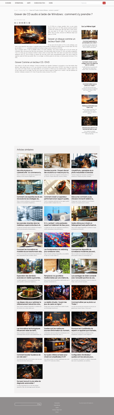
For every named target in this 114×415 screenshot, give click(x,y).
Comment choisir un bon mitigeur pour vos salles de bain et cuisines (90, 63)
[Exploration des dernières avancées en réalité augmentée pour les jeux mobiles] (30, 266)
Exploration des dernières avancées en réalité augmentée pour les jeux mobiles (28, 278)
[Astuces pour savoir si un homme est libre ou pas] (90, 121)
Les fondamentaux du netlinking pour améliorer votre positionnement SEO (56, 251)
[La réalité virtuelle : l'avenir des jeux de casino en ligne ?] (57, 292)
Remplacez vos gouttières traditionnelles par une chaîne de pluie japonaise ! (56, 278)
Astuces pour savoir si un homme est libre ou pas (89, 128)
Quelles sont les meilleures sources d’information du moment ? (56, 330)
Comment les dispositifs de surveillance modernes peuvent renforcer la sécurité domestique (83, 251)
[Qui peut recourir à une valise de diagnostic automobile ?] (30, 371)
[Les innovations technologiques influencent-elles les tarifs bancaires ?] (30, 318)
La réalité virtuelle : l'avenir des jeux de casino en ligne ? (55, 303)
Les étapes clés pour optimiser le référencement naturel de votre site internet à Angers (29, 304)
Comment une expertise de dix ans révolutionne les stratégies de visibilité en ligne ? (29, 199)
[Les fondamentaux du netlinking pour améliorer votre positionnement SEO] (57, 239)
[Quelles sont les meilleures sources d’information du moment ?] (57, 318)
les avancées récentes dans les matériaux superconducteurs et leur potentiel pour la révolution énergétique (28, 226)
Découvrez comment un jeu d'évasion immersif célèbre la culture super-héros (82, 199)
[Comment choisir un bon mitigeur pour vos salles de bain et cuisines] (90, 55)
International (19, 3)
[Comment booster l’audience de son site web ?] (30, 345)
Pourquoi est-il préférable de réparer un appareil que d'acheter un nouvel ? (83, 330)
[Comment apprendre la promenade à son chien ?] (90, 34)
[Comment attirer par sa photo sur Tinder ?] (90, 77)
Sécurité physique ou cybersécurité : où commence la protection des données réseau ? (29, 172)
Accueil (16, 10)
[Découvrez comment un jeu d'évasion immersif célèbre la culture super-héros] (84, 187)
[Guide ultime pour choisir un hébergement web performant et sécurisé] (84, 213)
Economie (8, 3)
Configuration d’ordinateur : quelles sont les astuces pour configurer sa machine (82, 357)
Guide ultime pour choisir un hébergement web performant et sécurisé (83, 225)
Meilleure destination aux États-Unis (89, 106)
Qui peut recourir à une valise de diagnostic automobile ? (29, 382)
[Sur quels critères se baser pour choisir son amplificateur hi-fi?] (57, 345)
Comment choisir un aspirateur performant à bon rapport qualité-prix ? (56, 199)
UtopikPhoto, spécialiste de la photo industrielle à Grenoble (82, 171)
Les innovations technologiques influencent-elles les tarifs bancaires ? (28, 330)
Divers (51, 3)
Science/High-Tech (39, 3)
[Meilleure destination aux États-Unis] (90, 99)
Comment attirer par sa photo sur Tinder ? (90, 84)
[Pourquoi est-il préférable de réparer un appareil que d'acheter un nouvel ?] (84, 318)
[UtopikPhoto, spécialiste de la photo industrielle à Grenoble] (84, 160)
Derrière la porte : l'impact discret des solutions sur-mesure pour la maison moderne (56, 172)
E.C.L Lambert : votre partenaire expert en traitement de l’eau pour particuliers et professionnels (56, 225)
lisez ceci (24, 48)
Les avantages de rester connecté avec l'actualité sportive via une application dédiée (83, 278)
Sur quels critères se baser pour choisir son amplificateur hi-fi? (55, 356)
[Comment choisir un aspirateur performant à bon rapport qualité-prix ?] (57, 187)
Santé (28, 3)
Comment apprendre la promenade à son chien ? (89, 42)
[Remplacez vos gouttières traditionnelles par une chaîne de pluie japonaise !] (57, 266)
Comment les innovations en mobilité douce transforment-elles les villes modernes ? (29, 251)
